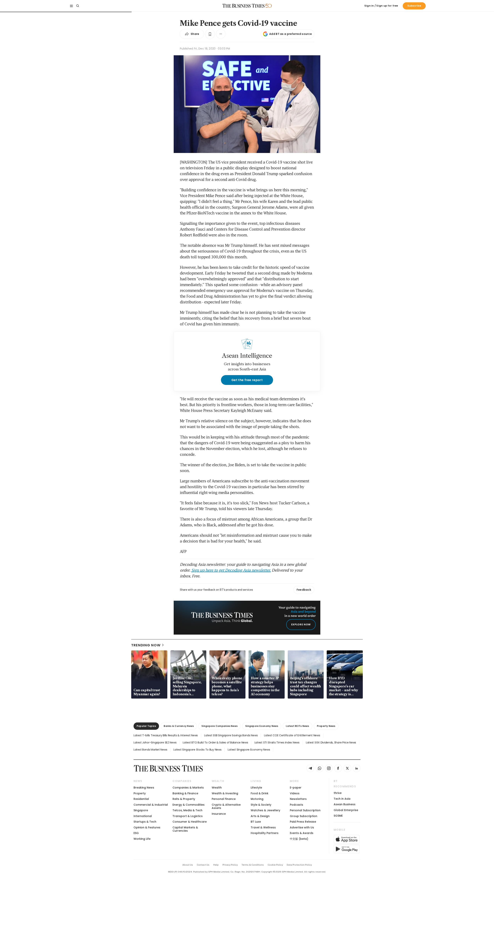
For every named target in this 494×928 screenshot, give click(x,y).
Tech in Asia (342, 799)
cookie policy (275, 864)
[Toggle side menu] (71, 6)
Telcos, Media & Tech (187, 810)
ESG (136, 833)
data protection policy (299, 864)
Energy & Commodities (189, 805)
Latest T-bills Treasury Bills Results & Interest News (166, 735)
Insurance (219, 814)
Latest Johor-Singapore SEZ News (155, 742)
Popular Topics (146, 726)
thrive (338, 793)
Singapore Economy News (261, 726)
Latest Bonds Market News (150, 750)
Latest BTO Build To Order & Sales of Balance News (215, 742)
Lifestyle (256, 787)
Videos (294, 793)
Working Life (142, 839)
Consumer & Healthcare (190, 822)
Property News (326, 726)
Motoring (257, 799)
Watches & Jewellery (265, 810)
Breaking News (144, 787)
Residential (141, 799)
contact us (203, 864)
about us (187, 864)
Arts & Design (260, 816)
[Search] (77, 6)
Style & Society (261, 805)
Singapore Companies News (219, 726)
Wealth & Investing (225, 793)
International (143, 816)
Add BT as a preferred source (290, 34)
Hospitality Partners (264, 833)
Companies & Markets (188, 787)
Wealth (217, 787)
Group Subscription (303, 816)
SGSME (338, 816)
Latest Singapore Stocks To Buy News (197, 750)
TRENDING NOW (146, 645)
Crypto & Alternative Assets (226, 806)
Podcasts (296, 805)
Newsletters (298, 799)
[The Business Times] (243, 6)
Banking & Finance (185, 793)
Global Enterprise (346, 810)
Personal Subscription (305, 810)
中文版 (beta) (299, 839)
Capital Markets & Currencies (185, 829)
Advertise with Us (302, 827)
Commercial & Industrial (151, 805)
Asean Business (344, 804)
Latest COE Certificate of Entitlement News (292, 735)
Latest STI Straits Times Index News (277, 742)
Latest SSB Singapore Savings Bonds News (231, 735)
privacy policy (230, 864)
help (216, 864)
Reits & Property (184, 799)
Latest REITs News (297, 726)
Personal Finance (224, 799)
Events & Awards (301, 833)
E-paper (295, 787)
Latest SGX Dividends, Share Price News (331, 742)
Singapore (141, 810)
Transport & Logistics (188, 816)
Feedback (304, 590)
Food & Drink (259, 793)
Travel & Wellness (263, 827)
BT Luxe (256, 822)
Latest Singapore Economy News (249, 750)
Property (140, 793)
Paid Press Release (303, 822)
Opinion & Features (147, 827)
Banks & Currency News (179, 726)
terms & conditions (253, 864)
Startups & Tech (145, 822)
